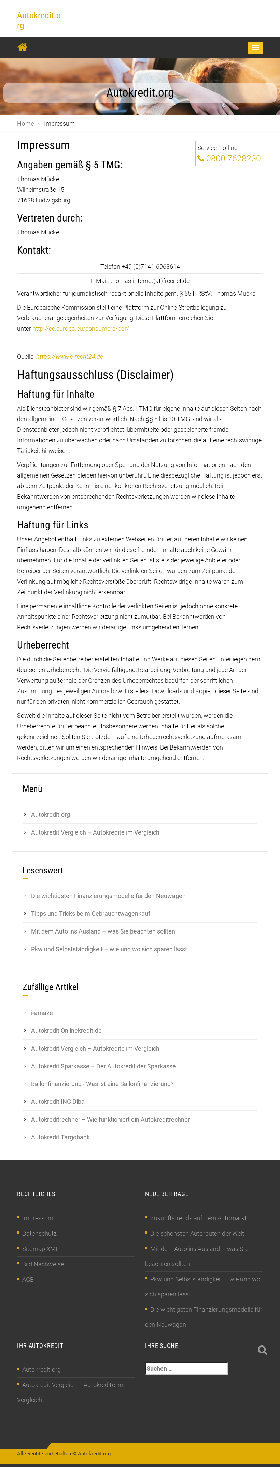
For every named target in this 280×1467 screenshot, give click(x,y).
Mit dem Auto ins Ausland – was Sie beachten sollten (103, 931)
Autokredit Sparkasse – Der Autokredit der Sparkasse (103, 1066)
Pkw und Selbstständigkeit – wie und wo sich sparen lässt (109, 949)
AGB (28, 1279)
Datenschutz (39, 1233)
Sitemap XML (40, 1248)
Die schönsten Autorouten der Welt (197, 1233)
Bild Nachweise (43, 1264)
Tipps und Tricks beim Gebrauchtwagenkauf (90, 913)
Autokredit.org (39, 20)
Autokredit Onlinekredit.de (66, 1030)
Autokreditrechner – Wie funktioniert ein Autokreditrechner (110, 1119)
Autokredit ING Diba (58, 1101)
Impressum (37, 1218)
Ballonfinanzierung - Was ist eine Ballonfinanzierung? (102, 1083)
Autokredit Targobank (60, 1137)
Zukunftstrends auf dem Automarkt (198, 1218)
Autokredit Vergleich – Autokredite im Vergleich (95, 832)
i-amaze (42, 1012)
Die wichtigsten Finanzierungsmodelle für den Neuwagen (108, 895)
